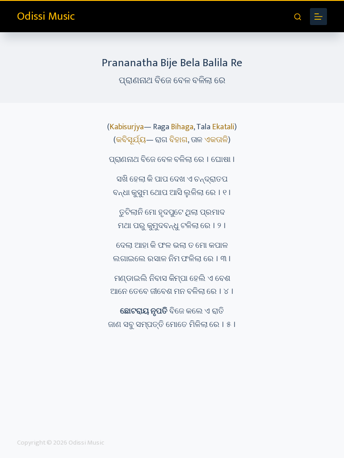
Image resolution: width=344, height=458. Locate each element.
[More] (318, 16)
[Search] (297, 16)
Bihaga (182, 127)
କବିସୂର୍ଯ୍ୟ (131, 140)
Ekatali (223, 127)
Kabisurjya (127, 127)
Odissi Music (46, 16)
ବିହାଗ (178, 140)
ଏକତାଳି (216, 140)
